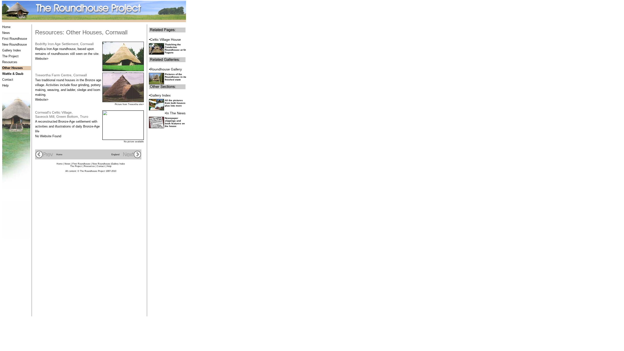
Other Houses (12, 68)
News (6, 33)
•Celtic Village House (165, 39)
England (115, 154)
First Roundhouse (14, 38)
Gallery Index (11, 50)
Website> (42, 58)
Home (6, 27)
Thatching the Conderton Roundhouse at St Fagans (175, 48)
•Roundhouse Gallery (165, 69)
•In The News (175, 113)
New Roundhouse (14, 44)
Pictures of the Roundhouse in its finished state (175, 77)
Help (5, 85)
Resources (9, 62)
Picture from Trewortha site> (129, 104)
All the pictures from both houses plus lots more (175, 103)
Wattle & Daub (12, 74)
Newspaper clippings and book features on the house (175, 122)
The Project (10, 56)
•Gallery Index (160, 95)
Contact (7, 79)
